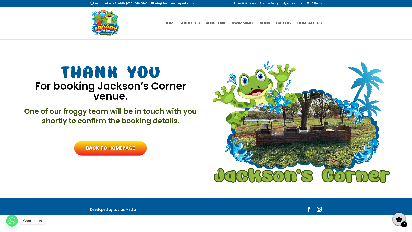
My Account (290, 3)
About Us (190, 23)
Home (169, 23)
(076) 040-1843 (137, 3)
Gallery (284, 23)
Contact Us (309, 23)
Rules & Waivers (245, 3)
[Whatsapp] (12, 221)
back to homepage (110, 148)
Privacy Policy (269, 3)
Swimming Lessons (251, 23)
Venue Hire (216, 23)
